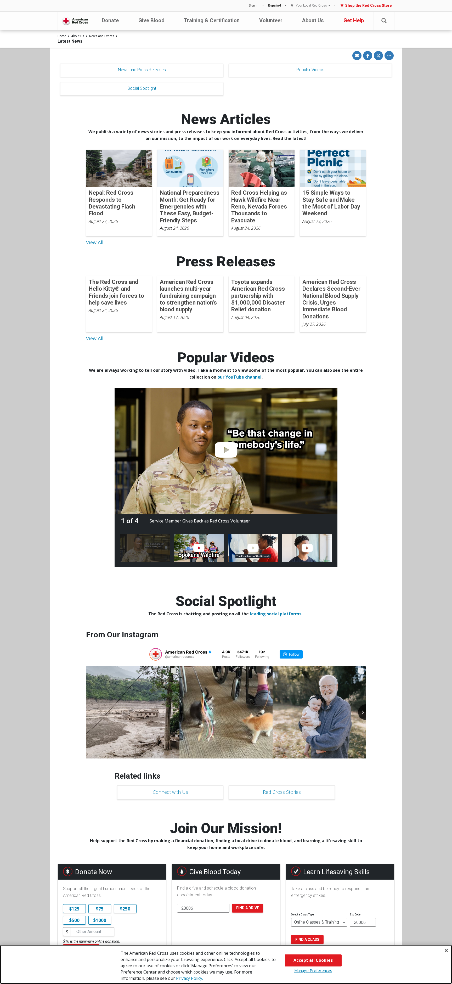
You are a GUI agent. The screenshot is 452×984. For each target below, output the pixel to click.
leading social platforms (275, 614)
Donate (110, 20)
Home (62, 36)
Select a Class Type (302, 914)
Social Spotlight (141, 88)
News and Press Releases (142, 69)
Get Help (353, 20)
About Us (313, 20)
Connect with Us (170, 792)
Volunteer (270, 20)
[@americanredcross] (155, 654)
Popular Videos (310, 69)
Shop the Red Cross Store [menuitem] (368, 5)
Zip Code (355, 914)
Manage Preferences (313, 970)
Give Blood (151, 20)
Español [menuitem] (274, 5)
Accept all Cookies (313, 960)
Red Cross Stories (282, 792)
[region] (226, 964)
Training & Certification (212, 20)
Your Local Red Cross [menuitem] (311, 5)
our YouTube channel (239, 377)
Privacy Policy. (189, 978)
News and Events (101, 36)
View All (94, 242)
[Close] (446, 950)
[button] (384, 21)
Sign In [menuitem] (253, 5)
